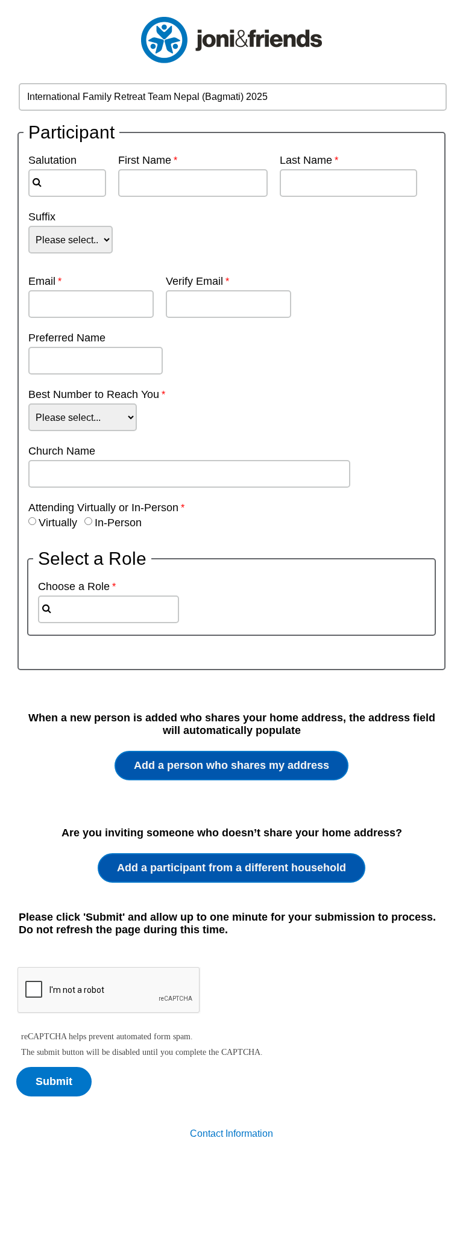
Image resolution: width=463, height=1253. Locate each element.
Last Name (306, 160)
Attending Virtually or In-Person (103, 508)
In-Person (118, 523)
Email (41, 281)
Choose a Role (74, 586)
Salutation (46, 160)
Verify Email (194, 281)
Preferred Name (67, 338)
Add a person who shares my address (231, 765)
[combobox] (67, 183)
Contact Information (231, 1133)
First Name (144, 160)
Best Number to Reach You (93, 394)
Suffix (41, 217)
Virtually (58, 523)
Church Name (61, 451)
